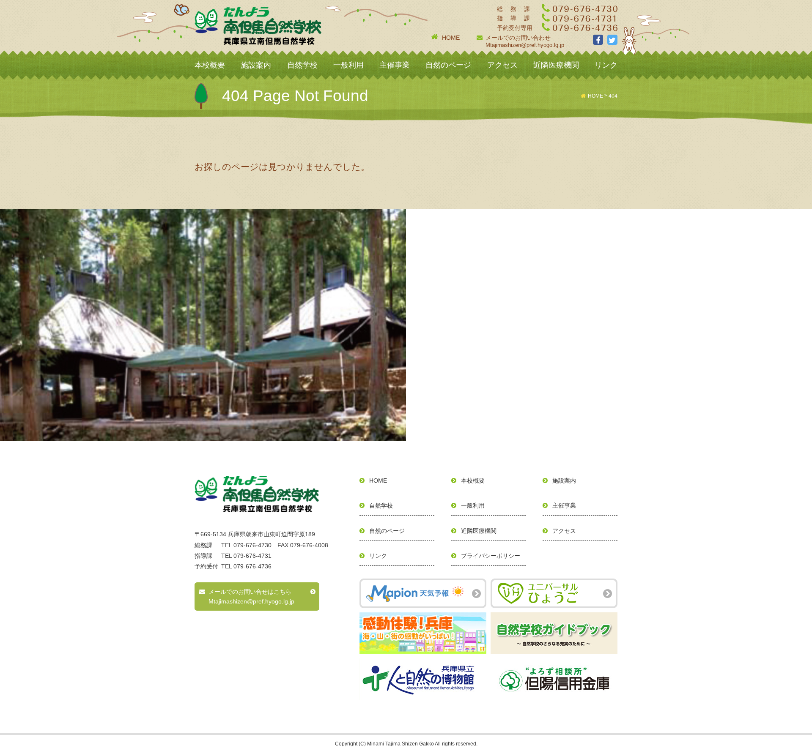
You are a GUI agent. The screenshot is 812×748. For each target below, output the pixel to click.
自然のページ (448, 65)
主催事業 (394, 65)
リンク (606, 65)
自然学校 (302, 65)
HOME (451, 37)
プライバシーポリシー (490, 555)
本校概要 (210, 65)
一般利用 (348, 65)
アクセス (502, 65)
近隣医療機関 (556, 65)
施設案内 (256, 65)
